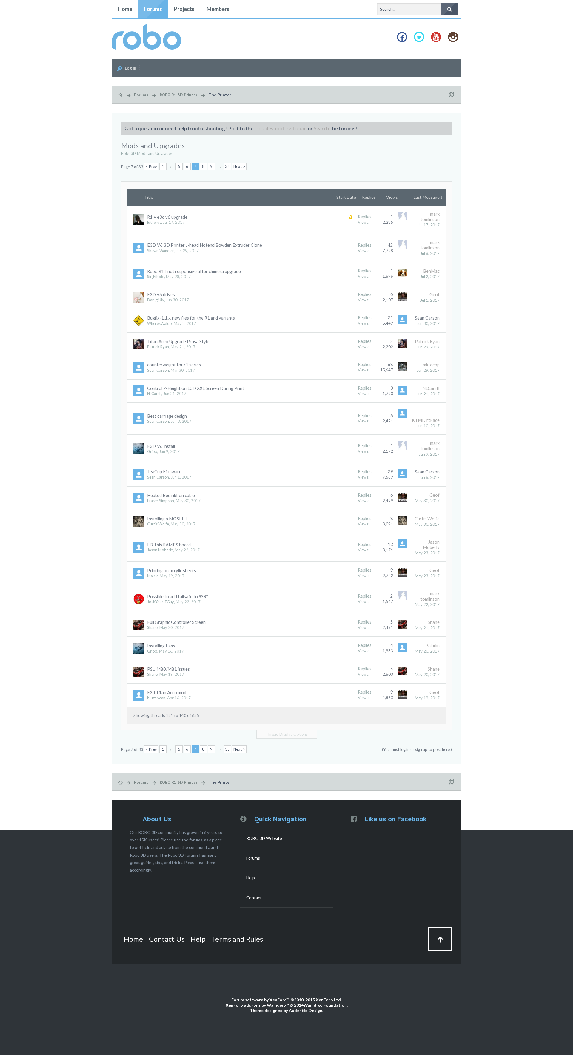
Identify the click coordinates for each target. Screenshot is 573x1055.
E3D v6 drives (161, 294)
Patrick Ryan (158, 346)
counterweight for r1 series (174, 364)
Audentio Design (305, 1010)
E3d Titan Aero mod (166, 692)
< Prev (151, 166)
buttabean (156, 697)
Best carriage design (167, 416)
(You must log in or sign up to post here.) (417, 749)
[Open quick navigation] (451, 95)
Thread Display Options (287, 734)
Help (250, 877)
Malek (152, 575)
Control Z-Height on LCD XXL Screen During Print (195, 388)
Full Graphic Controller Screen (176, 622)
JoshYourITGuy (160, 601)
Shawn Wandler (160, 250)
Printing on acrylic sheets (171, 570)
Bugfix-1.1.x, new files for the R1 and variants (191, 317)
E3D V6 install (161, 446)
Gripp (152, 451)
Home (125, 9)
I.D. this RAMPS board (169, 544)
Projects (184, 9)
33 (227, 166)
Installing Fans (161, 645)
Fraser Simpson (160, 500)
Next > (239, 166)
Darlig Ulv (155, 299)
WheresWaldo (159, 323)
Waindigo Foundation (325, 1005)
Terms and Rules (237, 938)
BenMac (431, 271)
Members (218, 9)
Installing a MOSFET (167, 518)
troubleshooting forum (280, 128)
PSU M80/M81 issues (168, 669)
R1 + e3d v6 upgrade (167, 217)
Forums (153, 9)
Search (321, 128)
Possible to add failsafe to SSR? (177, 596)
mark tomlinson (430, 217)
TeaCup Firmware (164, 471)
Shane (152, 627)
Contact (254, 897)
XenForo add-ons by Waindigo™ (257, 1005)
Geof (434, 294)
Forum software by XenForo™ (286, 999)
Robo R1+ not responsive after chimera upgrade (194, 271)
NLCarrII (154, 393)
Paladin (432, 645)
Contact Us (166, 938)
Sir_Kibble (155, 276)
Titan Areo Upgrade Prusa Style (178, 341)
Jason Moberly (160, 549)
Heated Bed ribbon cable (171, 495)
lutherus (154, 222)
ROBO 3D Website (264, 838)
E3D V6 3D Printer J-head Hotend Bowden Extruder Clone (204, 245)
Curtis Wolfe (158, 524)
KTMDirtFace (426, 420)
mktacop (431, 364)
